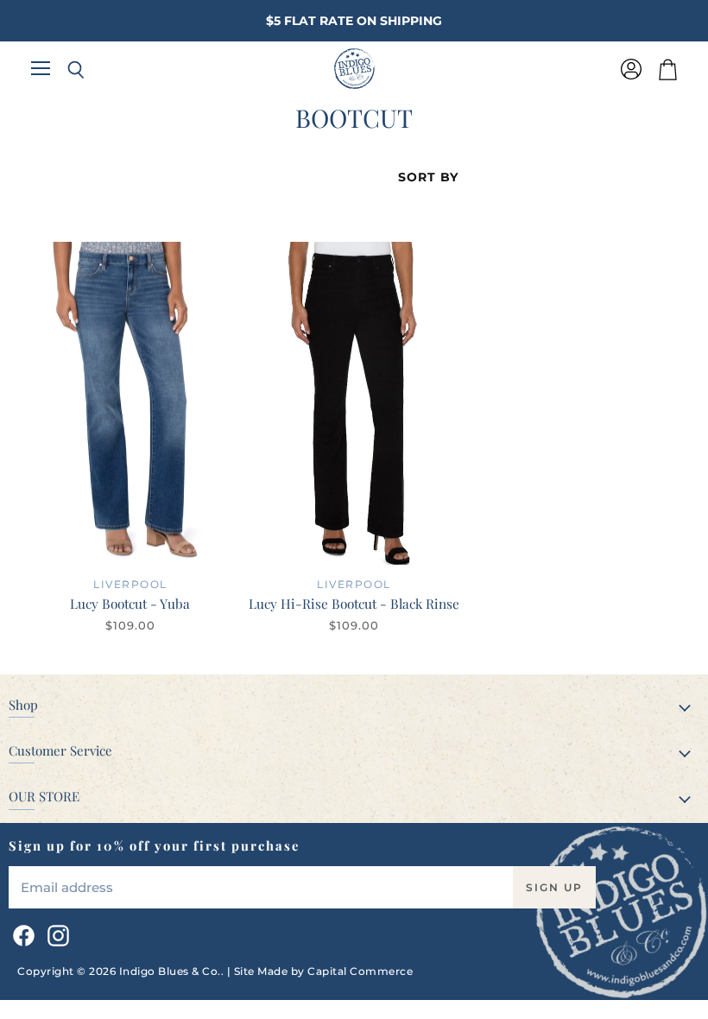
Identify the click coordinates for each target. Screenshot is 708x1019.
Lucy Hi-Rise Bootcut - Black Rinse (354, 603)
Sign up (554, 887)
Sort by (428, 177)
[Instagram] (55, 932)
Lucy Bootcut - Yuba (130, 603)
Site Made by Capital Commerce (324, 971)
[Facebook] (20, 932)
